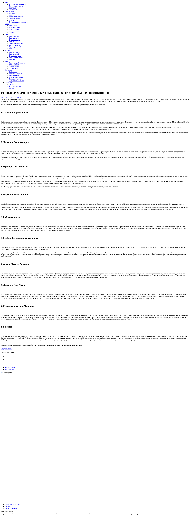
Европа (11, 20)
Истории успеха (14, 27)
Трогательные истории (16, 81)
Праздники (12, 8)
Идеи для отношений (16, 57)
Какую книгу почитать (16, 6)
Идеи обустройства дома (17, 63)
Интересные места (15, 75)
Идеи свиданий (14, 54)
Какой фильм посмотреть (17, 4)
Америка (12, 13)
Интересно (8, 70)
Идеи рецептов (14, 65)
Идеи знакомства (14, 52)
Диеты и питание (14, 45)
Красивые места (14, 18)
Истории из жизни (15, 79)
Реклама (11, 84)
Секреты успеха (14, 29)
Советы (11, 33)
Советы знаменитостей (16, 43)
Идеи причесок (14, 36)
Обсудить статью (6, 349)
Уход (10, 49)
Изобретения (13, 72)
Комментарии (9, 369)
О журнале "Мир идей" (13, 504)
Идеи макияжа (14, 38)
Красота (7, 34)
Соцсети (11, 88)
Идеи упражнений (15, 47)
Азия (10, 15)
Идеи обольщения (15, 56)
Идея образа (13, 41)
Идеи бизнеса (13, 25)
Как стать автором (15, 86)
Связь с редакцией (11, 508)
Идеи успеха (5, 97)
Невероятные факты (15, 73)
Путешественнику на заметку (19, 22)
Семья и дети (13, 68)
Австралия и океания (16, 17)
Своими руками (14, 66)
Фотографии (13, 9)
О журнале (8, 82)
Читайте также (10, 367)
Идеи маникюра (14, 40)
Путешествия (9, 11)
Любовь (7, 50)
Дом (6, 61)
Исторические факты (16, 77)
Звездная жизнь (14, 31)
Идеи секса (12, 59)
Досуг (7, 2)
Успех (7, 24)
